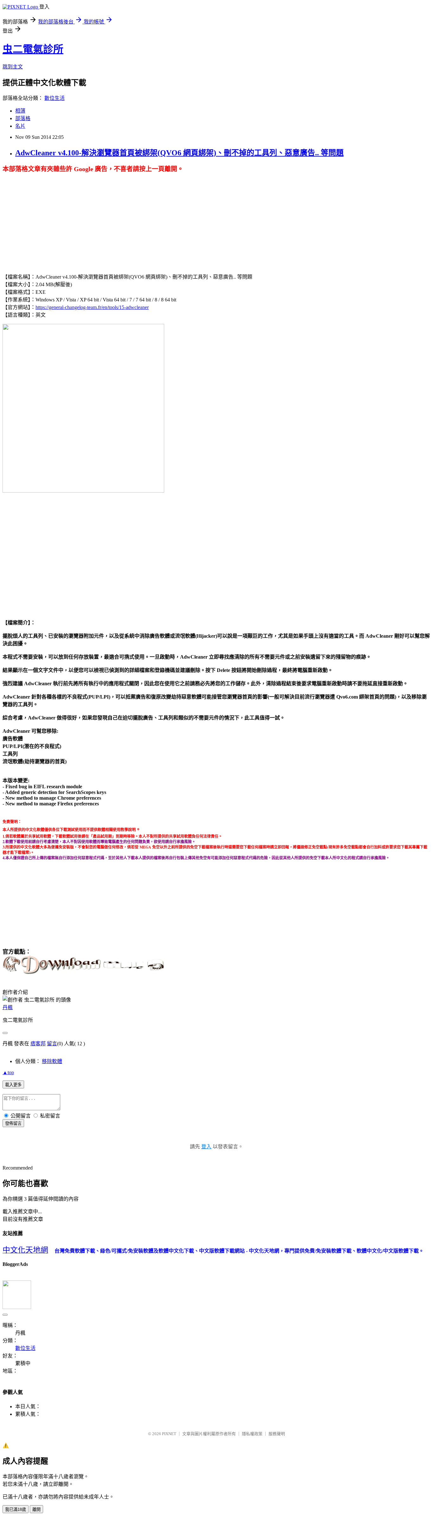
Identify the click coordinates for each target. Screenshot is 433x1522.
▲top (8, 1072)
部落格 (22, 118)
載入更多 (13, 1084)
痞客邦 (38, 1043)
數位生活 (54, 98)
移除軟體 (52, 1061)
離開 (36, 1509)
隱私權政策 (252, 1433)
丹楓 (8, 1007)
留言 (52, 1043)
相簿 (20, 110)
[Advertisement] (168, 213)
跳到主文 (13, 66)
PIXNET (169, 1433)
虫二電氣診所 (33, 49)
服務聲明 (276, 1433)
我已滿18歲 (15, 1509)
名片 (20, 126)
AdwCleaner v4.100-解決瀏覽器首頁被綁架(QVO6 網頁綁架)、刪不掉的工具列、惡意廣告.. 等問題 (179, 153)
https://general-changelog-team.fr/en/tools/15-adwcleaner (92, 307)
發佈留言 (13, 1123)
